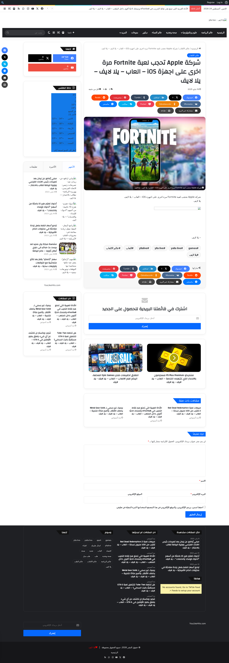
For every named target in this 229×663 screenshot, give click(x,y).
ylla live (159, 248)
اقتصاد (108, 551)
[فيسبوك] (5, 50)
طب (96, 556)
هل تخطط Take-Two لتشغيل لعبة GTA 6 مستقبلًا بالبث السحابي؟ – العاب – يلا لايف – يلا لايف (65, 339)
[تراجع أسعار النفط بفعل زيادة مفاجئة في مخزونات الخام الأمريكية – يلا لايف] (67, 232)
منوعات (134, 33)
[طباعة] (5, 85)
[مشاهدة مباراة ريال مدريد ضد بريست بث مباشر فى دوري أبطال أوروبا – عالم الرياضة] (67, 248)
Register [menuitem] (211, 2)
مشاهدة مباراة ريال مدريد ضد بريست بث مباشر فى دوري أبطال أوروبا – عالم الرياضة (43, 247)
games (192, 248)
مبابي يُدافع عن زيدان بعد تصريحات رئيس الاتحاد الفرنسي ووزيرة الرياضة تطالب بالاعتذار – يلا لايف (43, 183)
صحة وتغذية (171, 33)
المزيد (124, 33)
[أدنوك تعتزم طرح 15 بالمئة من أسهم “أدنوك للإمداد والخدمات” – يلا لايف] (67, 212)
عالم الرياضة (207, 33)
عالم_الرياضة (106, 561)
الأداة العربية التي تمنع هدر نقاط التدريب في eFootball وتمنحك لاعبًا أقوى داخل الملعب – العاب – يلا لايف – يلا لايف (138, 8)
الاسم (202, 480)
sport (99, 540)
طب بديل (86, 556)
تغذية (91, 551)
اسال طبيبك (96, 545)
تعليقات (33, 166)
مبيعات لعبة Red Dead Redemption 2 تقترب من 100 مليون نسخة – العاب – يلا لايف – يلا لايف (184, 411)
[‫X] (5, 57)
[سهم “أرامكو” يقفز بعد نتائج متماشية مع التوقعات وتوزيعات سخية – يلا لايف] (67, 266)
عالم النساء (157, 33)
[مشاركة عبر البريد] (5, 78)
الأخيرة (52, 166)
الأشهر (71, 166)
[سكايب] (5, 64)
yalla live (176, 248)
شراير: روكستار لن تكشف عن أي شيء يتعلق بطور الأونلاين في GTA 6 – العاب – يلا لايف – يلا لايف (40, 339)
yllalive (143, 248)
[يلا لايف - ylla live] (218, 20)
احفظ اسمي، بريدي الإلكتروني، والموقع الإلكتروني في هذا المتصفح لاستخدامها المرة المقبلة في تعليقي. (159, 507)
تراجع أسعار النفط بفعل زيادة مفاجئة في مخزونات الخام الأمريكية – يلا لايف (43, 229)
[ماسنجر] (5, 71)
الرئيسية (220, 33)
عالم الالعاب (184, 48)
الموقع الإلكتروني (135, 494)
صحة (83, 551)
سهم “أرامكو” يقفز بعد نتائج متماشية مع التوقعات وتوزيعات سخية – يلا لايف (43, 262)
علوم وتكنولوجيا (190, 33)
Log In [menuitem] (219, 2)
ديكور (145, 33)
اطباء (85, 545)
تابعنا (64, 532)
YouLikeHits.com (52, 285)
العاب (129, 248)
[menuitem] (226, 2)
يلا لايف (193, 254)
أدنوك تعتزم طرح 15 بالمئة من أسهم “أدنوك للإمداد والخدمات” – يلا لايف (43, 207)
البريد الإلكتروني (198, 494)
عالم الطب (78, 561)
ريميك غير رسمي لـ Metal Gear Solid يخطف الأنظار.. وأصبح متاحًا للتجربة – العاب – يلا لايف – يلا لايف (106, 411)
